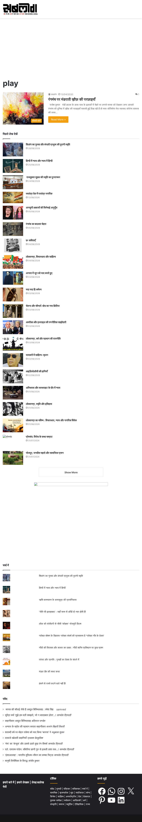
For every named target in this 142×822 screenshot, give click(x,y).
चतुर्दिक (69, 804)
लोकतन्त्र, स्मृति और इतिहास (39, 403)
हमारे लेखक (23, 782)
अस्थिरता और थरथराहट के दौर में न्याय (43, 387)
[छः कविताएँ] (13, 245)
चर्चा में (85, 788)
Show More (71, 472)
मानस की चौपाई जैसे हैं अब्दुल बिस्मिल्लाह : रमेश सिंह (30, 709)
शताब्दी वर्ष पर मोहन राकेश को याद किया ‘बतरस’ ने (28, 732)
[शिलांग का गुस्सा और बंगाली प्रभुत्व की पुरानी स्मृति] (13, 149)
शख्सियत (76, 788)
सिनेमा (53, 796)
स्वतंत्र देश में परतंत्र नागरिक (39, 193)
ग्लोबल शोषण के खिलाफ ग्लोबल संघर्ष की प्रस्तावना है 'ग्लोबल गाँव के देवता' (71, 635)
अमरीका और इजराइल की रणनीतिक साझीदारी (46, 322)
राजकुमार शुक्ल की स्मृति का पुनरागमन (43, 177)
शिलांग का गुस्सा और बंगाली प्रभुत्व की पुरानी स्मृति (48, 144)
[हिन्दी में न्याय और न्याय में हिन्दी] (13, 166)
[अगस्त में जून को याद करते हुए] (13, 278)
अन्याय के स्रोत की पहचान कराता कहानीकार (25, 726)
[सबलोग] (20, 9)
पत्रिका (67, 788)
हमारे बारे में (9, 782)
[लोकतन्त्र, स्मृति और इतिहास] (13, 409)
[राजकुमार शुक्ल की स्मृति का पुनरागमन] (13, 182)
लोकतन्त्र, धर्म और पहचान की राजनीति (43, 338)
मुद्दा (72, 792)
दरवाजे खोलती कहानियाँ (16, 737)
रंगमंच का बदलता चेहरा (36, 223)
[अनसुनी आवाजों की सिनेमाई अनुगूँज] (13, 213)
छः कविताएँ (31, 240)
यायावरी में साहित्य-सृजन (37, 354)
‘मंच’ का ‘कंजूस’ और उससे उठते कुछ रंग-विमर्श (26, 743)
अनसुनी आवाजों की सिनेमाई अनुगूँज (41, 207)
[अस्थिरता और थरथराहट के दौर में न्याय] (13, 392)
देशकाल (87, 796)
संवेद (5, 699)
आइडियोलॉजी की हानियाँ (37, 371)
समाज (62, 804)
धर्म (85, 800)
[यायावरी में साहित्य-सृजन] (13, 360)
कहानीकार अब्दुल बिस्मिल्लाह (18, 720)
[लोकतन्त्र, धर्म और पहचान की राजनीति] (13, 344)
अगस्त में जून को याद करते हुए (39, 273)
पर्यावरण (67, 800)
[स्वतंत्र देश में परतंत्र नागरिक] (13, 197)
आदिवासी (77, 800)
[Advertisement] (71, 49)
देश (80, 796)
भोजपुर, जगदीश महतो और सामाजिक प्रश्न (45, 452)
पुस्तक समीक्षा (56, 800)
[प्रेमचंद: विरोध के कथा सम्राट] (13, 441)
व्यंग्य (88, 792)
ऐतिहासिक (79, 804)
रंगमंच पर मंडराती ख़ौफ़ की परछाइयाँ (71, 99)
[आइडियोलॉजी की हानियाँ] (13, 376)
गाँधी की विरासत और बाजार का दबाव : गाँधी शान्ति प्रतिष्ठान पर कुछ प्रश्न (71, 647)
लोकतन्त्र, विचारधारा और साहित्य (41, 256)
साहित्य (61, 796)
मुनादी (59, 788)
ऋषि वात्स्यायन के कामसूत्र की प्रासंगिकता (58, 599)
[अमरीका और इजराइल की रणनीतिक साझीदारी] (13, 327)
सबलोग (54, 94)
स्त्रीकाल (80, 792)
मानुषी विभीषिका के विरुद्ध (16, 760)
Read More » (58, 119)
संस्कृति (53, 804)
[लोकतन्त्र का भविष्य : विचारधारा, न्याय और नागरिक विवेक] (13, 425)
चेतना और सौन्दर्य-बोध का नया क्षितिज (43, 305)
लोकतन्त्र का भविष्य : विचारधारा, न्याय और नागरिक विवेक (51, 420)
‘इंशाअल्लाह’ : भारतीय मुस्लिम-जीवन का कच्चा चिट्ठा (29, 755)
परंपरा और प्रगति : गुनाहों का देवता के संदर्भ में (59, 659)
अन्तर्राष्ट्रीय (71, 796)
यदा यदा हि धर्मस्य (34, 289)
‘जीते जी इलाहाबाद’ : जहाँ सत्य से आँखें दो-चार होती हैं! (62, 611)
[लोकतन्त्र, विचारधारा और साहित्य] (13, 262)
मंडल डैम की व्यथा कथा (49, 671)
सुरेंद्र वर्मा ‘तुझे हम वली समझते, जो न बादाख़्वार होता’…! (30, 715)
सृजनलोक (64, 792)
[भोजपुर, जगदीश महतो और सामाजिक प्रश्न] (13, 458)
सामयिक (54, 792)
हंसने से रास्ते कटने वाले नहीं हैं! (52, 683)
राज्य (88, 804)
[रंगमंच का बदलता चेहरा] (13, 229)
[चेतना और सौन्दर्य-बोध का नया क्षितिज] (13, 311)
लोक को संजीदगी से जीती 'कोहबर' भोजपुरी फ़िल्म (60, 623)
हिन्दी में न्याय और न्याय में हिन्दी (39, 160)
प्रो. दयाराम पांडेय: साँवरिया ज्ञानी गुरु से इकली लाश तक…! (32, 749)
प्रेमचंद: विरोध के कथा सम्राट (39, 436)
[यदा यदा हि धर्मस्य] (13, 294)
